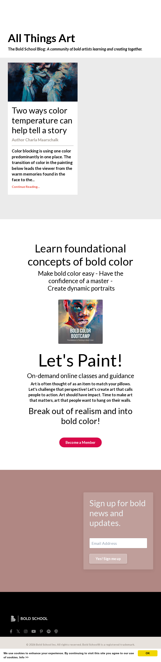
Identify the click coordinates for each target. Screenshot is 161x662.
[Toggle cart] (150, 9)
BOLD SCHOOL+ (100, 8)
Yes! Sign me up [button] (108, 559)
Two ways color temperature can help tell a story (42, 120)
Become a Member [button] (81, 442)
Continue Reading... (26, 186)
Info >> (23, 657)
